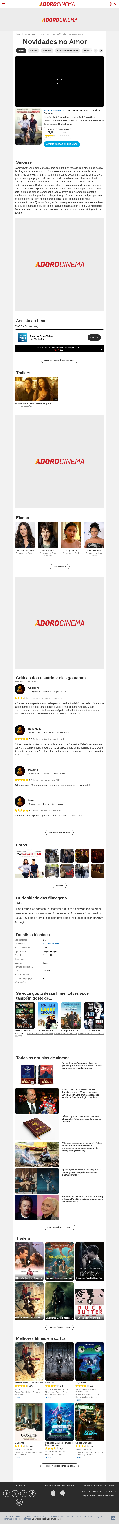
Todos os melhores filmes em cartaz (59, 1466)
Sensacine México (106, 1495)
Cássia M (33, 688)
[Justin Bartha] (48, 535)
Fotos (21, 845)
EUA (45, 940)
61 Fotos (59, 885)
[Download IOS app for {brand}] (54, 1492)
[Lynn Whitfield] (94, 535)
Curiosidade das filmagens (41, 898)
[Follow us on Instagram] (24, 1493)
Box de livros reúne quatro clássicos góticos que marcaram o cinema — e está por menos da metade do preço (82, 1065)
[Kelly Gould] (71, 535)
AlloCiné (86, 1491)
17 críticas (47, 692)
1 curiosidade (49, 955)
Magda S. (33, 769)
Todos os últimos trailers (59, 1327)
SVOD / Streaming (26, 326)
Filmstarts (98, 1491)
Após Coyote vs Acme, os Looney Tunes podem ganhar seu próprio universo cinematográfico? (81, 1172)
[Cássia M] (20, 689)
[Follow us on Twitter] (16, 1493)
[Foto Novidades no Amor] (29, 863)
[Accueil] (57, 4)
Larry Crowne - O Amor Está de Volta (58, 1030)
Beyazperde (88, 1495)
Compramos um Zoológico (75, 1030)
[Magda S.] (20, 771)
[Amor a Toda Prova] (25, 1015)
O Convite (19, 1443)
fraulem (32, 800)
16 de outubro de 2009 (55, 110)
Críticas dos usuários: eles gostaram (51, 677)
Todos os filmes (43, 34)
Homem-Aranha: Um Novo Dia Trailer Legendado (29, 1318)
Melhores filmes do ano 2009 (40, 1033)
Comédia (95, 110)
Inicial (18, 34)
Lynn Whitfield (94, 550)
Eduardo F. (34, 728)
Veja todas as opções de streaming (59, 360)
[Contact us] (20, 1502)
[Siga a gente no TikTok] (33, 1493)
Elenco (22, 517)
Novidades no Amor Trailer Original (33, 403)
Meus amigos (65, 129)
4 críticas (47, 773)
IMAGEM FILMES (51, 944)
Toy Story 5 (80, 1383)
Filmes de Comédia (59, 34)
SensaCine (110, 1491)
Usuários (50, 129)
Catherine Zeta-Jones (63, 120)
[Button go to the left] (96, 51)
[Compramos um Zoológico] (71, 1015)
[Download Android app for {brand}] (64, 1492)
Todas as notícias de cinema (59, 1227)
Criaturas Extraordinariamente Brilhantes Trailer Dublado (60, 1278)
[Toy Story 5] (89, 1361)
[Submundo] (94, 1015)
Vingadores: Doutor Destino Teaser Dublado (60, 1318)
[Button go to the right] (101, 51)
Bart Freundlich (61, 117)
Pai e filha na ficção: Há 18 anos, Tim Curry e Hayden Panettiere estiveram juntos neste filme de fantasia (82, 1199)
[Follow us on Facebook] (7, 1493)
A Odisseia (50, 1383)
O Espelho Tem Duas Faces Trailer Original (29, 1278)
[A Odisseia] (59, 1361)
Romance (49, 113)
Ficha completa (59, 567)
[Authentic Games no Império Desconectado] (59, 1422)
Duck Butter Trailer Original (90, 1318)
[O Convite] (29, 1422)
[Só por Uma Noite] (89, 1422)
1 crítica (46, 804)
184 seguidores (35, 732)
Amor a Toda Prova (25, 1030)
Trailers (23, 372)
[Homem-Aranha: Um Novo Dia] (29, 1361)
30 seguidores (34, 773)
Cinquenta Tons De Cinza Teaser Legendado (90, 1278)
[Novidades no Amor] (28, 126)
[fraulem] (20, 801)
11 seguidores (34, 692)
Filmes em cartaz (28, 34)
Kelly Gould (97, 120)
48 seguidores (34, 804)
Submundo (94, 1030)
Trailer (17, 1397)
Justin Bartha (83, 120)
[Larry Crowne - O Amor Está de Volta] (48, 1015)
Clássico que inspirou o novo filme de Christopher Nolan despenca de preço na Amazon (81, 1119)
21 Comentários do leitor (59, 832)
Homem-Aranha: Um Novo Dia (29, 1383)
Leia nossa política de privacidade (46, 1519)
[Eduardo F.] (20, 730)
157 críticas (49, 732)
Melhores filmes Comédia (65, 1033)
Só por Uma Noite (84, 1443)
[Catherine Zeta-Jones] (25, 535)
